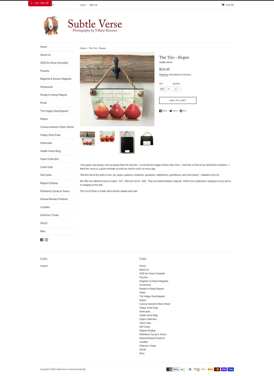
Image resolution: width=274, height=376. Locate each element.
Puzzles (44, 71)
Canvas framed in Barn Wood (56, 127)
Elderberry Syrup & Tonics (55, 191)
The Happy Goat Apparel (54, 111)
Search (44, 265)
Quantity (176, 84)
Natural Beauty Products (54, 199)
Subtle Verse (61, 369)
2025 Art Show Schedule (54, 62)
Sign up (93, 5)
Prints (43, 103)
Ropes (44, 119)
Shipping (163, 74)
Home (43, 46)
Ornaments (46, 87)
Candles (45, 207)
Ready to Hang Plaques (53, 94)
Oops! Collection (49, 159)
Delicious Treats (49, 215)
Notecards (46, 143)
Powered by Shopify (77, 369)
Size (161, 84)
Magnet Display (49, 183)
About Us (45, 55)
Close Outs (46, 167)
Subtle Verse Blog (50, 151)
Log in (83, 5)
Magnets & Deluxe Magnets (55, 78)
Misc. (43, 231)
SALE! (44, 223)
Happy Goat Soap (50, 135)
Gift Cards (46, 175)
